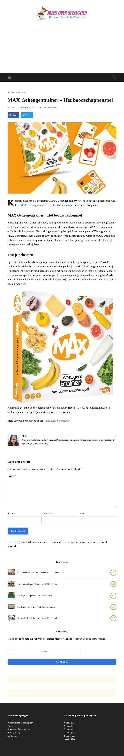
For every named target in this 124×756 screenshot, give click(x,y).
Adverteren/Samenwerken (19, 729)
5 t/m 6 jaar (69, 729)
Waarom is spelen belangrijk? (20, 723)
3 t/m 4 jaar (69, 726)
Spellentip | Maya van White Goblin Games (36, 607)
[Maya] (11, 607)
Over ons (11, 726)
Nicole (11, 107)
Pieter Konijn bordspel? (57, 420)
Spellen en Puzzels (16, 92)
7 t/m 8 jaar (69, 733)
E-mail (48, 513)
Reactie (12, 476)
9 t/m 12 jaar (69, 736)
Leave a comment (48, 107)
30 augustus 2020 (26, 107)
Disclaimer (12, 736)
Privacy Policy (14, 733)
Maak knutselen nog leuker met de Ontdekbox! (37, 584)
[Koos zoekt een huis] (11, 572)
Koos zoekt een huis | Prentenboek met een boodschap (40, 572)
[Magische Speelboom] (11, 595)
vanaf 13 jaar (69, 739)
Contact (11, 739)
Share (14, 115)
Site (82, 513)
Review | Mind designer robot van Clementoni (37, 618)
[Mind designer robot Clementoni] (11, 618)
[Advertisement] (62, 50)
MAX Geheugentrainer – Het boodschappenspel (46, 205)
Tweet (28, 115)
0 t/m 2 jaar (69, 723)
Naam (11, 513)
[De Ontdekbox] (11, 584)
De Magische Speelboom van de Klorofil (34, 595)
